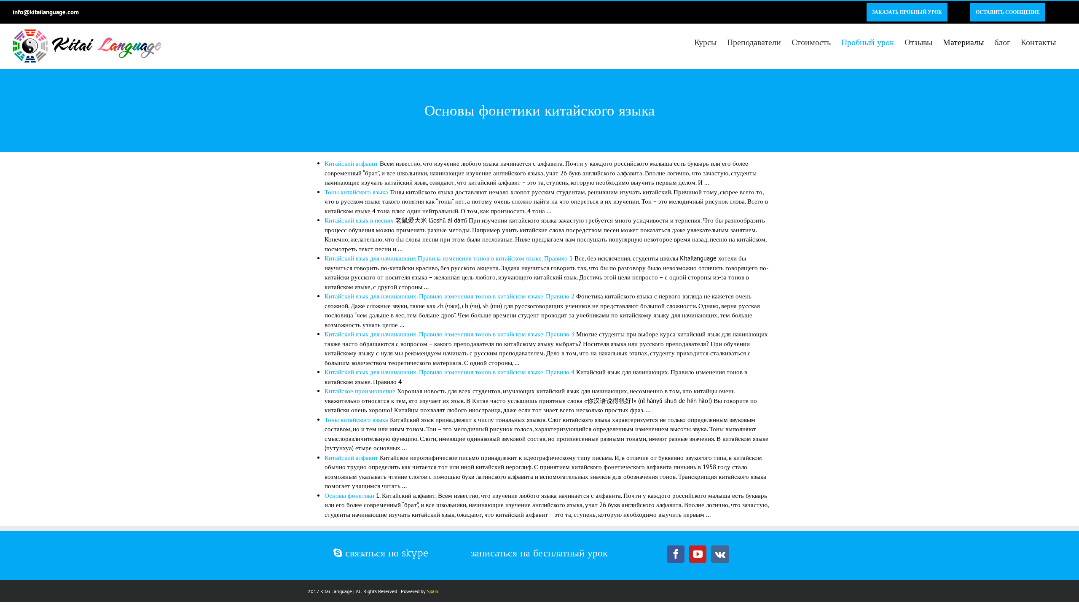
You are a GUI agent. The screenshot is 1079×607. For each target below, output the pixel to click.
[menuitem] (907, 12)
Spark (433, 591)
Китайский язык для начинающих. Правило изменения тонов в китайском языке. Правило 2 (449, 296)
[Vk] (720, 554)
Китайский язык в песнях (359, 220)
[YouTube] (697, 554)
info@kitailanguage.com (46, 12)
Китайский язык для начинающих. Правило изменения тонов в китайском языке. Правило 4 (449, 372)
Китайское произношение (360, 391)
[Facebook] (675, 554)
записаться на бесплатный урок (539, 553)
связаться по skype (385, 553)
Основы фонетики (349, 496)
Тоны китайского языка (356, 192)
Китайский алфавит (351, 163)
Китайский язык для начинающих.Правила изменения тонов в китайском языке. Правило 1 (449, 258)
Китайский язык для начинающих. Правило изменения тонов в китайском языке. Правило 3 (449, 334)
